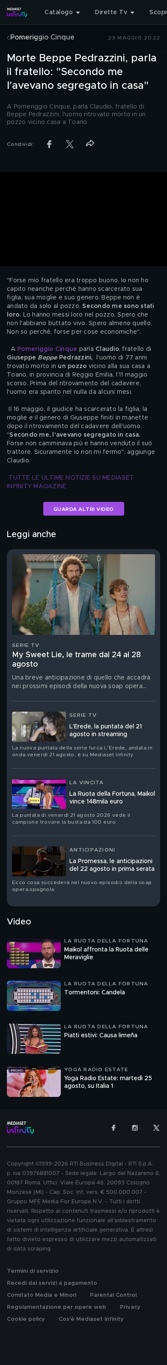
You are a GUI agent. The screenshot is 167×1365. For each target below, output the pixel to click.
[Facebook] (113, 1128)
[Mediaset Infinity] (17, 12)
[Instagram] (135, 1128)
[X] (156, 1128)
